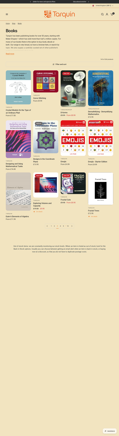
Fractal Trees (93, 211)
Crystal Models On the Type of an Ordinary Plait (18, 111)
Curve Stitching (39, 98)
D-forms (64, 112)
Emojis (63, 161)
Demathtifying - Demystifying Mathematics (100, 113)
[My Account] (107, 14)
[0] (111, 14)
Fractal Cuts (66, 200)
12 (68, 226)
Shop (13, 23)
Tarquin (9, 107)
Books (20, 23)
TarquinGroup (66, 110)
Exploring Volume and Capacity (42, 204)
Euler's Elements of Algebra (17, 216)
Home (8, 23)
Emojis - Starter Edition (97, 162)
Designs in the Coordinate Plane (44, 160)
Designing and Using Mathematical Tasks (14, 165)
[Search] (102, 14)
